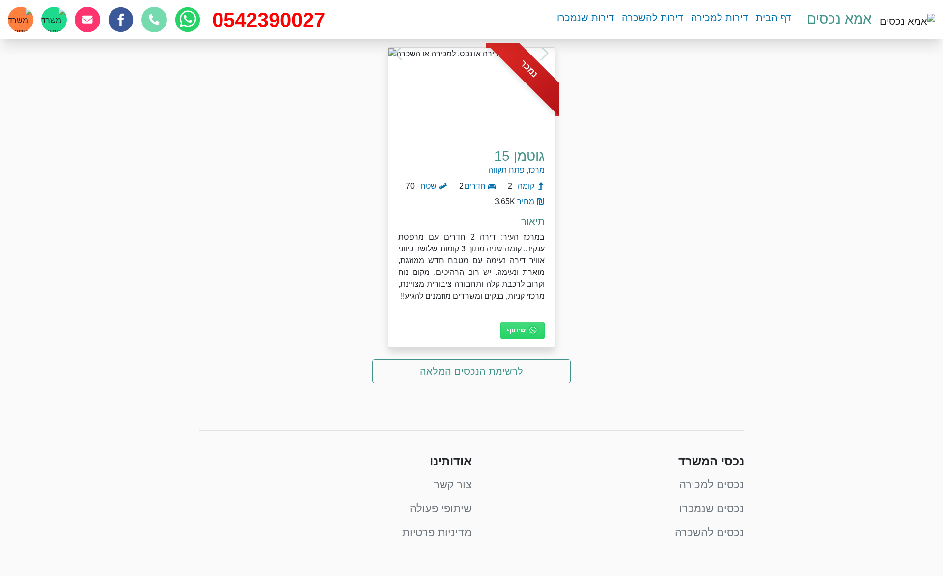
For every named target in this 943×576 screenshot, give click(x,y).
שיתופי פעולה (441, 508)
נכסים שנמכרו (711, 508)
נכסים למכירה (711, 484)
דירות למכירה (719, 17)
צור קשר (453, 484)
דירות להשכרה (652, 17)
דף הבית (773, 17)
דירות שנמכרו (585, 17)
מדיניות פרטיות (437, 532)
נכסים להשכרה (709, 532)
